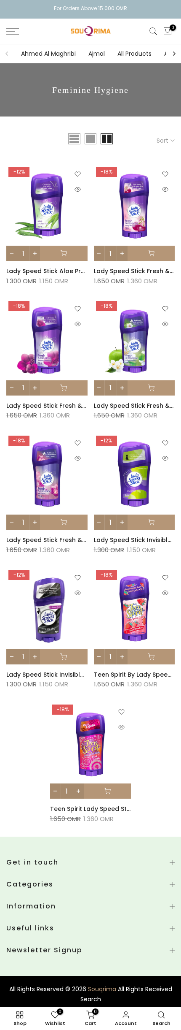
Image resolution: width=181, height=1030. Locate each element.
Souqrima (102, 989)
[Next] (174, 53)
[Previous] (7, 53)
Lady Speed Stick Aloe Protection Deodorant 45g (81, 271)
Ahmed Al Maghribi (48, 53)
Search (90, 999)
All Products (134, 53)
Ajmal (96, 53)
